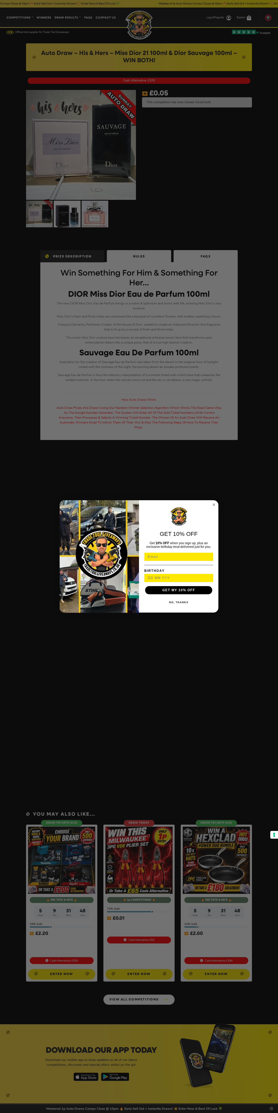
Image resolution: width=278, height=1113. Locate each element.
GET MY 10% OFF (178, 590)
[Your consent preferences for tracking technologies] (274, 835)
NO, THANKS (178, 602)
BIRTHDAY (154, 571)
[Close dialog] (213, 504)
